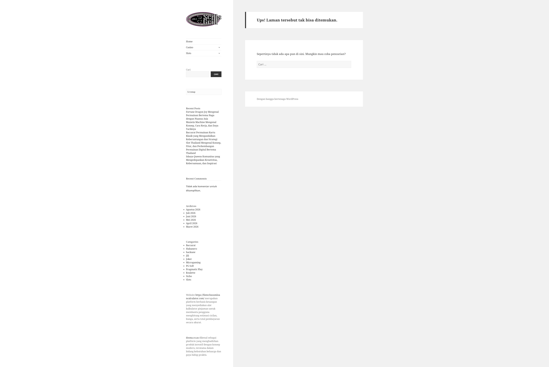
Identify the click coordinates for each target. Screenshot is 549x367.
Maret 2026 (192, 226)
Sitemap (191, 92)
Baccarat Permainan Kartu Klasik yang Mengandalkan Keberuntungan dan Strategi (201, 136)
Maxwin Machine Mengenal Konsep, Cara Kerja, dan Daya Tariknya (202, 126)
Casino (189, 47)
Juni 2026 (191, 216)
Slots (188, 53)
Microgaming (193, 262)
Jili (187, 255)
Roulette (190, 272)
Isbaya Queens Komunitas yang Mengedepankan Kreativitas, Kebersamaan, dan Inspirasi (203, 160)
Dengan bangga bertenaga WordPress (277, 99)
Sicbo (189, 276)
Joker (189, 259)
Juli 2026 (190, 213)
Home (189, 41)
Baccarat (191, 245)
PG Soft (190, 265)
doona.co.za (192, 337)
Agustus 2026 (193, 209)
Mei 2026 (191, 219)
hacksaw (190, 252)
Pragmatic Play (194, 269)
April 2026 (191, 223)
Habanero (191, 248)
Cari (188, 69)
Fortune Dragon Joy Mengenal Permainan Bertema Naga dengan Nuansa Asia (202, 115)
